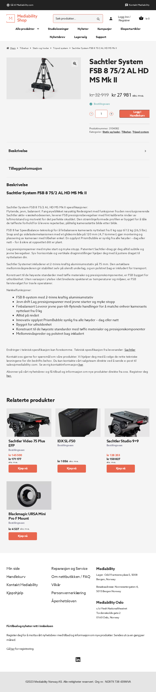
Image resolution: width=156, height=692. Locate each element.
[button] (75, 63)
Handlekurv (15, 577)
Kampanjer (105, 29)
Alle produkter (24, 29)
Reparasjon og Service (69, 568)
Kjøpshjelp (14, 593)
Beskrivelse (18, 150)
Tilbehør (24, 48)
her (80, 364)
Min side (13, 568)
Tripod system (60, 48)
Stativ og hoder (41, 48)
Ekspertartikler (131, 29)
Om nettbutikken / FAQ (70, 577)
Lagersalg (80, 37)
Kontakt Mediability (139, 5)
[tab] (78, 151)
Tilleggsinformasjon (25, 168)
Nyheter (83, 29)
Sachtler (130, 350)
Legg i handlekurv (137, 114)
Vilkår (56, 585)
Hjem (13, 48)
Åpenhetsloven (63, 601)
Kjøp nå (23, 468)
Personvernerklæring (68, 593)
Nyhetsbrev (57, 37)
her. (9, 376)
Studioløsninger (58, 29)
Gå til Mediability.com (22, 5)
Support (101, 37)
